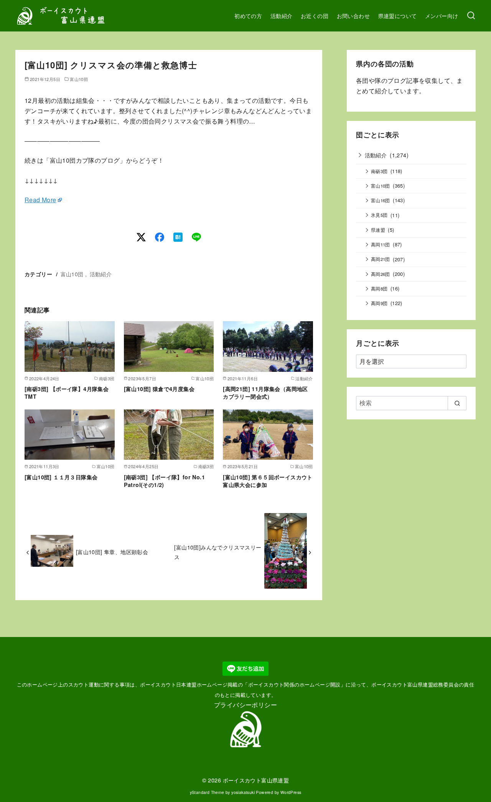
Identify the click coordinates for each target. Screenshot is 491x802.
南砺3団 (379, 171)
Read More (40, 199)
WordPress (291, 792)
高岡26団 (380, 274)
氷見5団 (379, 215)
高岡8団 (379, 288)
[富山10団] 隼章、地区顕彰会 (112, 552)
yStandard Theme (207, 792)
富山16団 (380, 200)
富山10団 (79, 79)
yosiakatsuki (243, 792)
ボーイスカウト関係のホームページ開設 (294, 684)
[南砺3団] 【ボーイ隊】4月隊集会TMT (67, 392)
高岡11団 (380, 244)
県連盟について (397, 16)
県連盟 (378, 230)
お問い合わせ (353, 16)
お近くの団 (314, 16)
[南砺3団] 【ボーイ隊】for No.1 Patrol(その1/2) (164, 480)
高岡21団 (380, 259)
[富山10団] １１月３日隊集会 (61, 477)
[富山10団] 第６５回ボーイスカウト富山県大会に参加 (268, 480)
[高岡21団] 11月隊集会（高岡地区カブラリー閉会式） (265, 392)
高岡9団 (379, 303)
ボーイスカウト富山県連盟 (256, 780)
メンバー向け (441, 16)
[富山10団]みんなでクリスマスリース (217, 551)
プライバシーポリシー (245, 704)
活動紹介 (281, 16)
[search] (457, 403)
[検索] (471, 15)
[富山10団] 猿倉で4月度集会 (159, 389)
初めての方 (248, 16)
